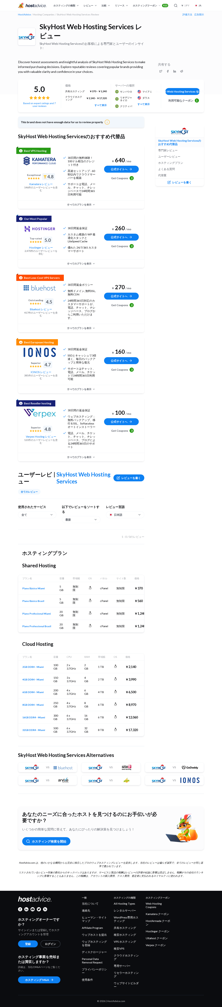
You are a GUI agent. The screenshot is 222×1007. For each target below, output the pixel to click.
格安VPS (119, 948)
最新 (68, 519)
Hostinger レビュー (41, 247)
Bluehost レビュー (41, 309)
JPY (185, 5)
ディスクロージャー (94, 952)
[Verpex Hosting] (40, 413)
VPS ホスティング (125, 941)
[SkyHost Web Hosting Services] (26, 36)
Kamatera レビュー (41, 184)
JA (200, 5)
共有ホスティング (125, 927)
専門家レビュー (168, 150)
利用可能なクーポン (183, 100)
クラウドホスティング (126, 957)
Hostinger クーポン (157, 931)
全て (24, 514)
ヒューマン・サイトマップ (94, 919)
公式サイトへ (119, 169)
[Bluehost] (40, 288)
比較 (104, 5)
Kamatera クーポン (157, 914)
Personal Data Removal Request (92, 960)
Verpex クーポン (156, 945)
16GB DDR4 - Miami (33, 717)
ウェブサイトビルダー (126, 984)
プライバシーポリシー (94, 971)
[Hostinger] (40, 229)
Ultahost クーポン (157, 938)
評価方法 (187, 14)
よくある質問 (166, 169)
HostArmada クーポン (158, 922)
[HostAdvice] (32, 5)
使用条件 (87, 979)
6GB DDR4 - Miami (33, 692)
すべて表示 (101, 105)
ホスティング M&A (37, 979)
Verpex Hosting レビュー (41, 436)
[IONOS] (40, 352)
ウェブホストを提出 (94, 934)
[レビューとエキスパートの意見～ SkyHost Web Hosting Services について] (161, 71)
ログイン (50, 943)
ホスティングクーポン (150, 5)
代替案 (162, 175)
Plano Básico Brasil (33, 601)
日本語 (118, 514)
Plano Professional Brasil (36, 626)
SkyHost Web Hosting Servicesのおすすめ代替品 (179, 142)
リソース (120, 5)
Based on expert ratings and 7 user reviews (39, 104)
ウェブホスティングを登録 (94, 943)
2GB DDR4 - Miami (33, 667)
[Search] (175, 5)
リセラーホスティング (126, 974)
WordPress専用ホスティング (126, 919)
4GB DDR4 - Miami (33, 679)
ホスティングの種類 (64, 5)
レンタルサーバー (125, 910)
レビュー (88, 5)
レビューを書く (131, 477)
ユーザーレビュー (169, 156)
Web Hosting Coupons (154, 905)
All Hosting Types (124, 903)
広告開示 (199, 14)
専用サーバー (122, 965)
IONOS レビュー (41, 372)
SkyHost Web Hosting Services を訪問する (182, 91)
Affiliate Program (92, 927)
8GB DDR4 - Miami (33, 704)
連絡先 (86, 910)
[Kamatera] (40, 161)
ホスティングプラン (170, 162)
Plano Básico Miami (33, 588)
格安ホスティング (125, 934)
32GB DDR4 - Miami (33, 730)
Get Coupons (122, 178)
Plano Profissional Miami (36, 613)
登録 (28, 943)
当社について (90, 903)
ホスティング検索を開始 (49, 841)
